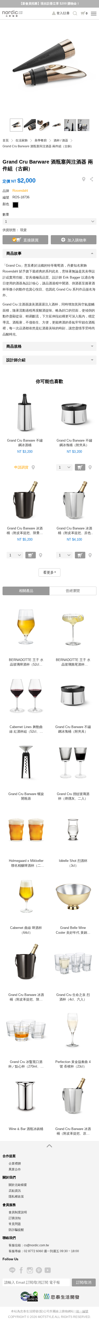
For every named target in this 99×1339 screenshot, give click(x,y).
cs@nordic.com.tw (36, 1245)
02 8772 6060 (33, 1251)
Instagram (29, 1270)
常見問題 (15, 1224)
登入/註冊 (63, 13)
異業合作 (15, 1169)
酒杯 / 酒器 (61, 140)
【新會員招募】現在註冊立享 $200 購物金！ (49, 3)
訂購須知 (15, 1218)
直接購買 (31, 240)
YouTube (47, 1270)
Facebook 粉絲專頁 (21, 1270)
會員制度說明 (18, 1212)
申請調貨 (21, 467)
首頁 (6, 140)
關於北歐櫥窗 (18, 1185)
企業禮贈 (15, 1163)
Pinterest (38, 1270)
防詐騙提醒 (16, 1230)
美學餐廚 (41, 140)
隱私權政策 (16, 1196)
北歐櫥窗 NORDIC (13, 13)
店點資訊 (15, 1190)
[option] (49, 67)
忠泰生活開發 (61, 1296)
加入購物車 (77, 240)
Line (12, 1270)
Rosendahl (20, 190)
